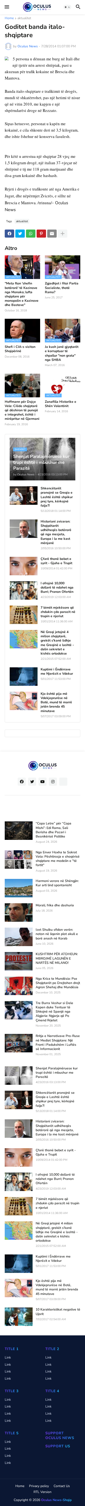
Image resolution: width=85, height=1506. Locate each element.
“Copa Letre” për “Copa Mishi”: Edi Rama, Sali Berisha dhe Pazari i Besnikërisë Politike (53, 830)
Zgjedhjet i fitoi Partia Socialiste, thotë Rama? (61, 287)
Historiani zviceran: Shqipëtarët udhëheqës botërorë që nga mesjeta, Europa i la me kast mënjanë (56, 532)
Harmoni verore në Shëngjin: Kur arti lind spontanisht (57, 883)
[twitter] (32, 782)
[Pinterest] (41, 234)
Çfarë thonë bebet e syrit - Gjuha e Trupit (56, 561)
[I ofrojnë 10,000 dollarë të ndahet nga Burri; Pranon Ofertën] (24, 590)
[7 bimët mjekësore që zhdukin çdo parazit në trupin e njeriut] (24, 615)
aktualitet (24, 18)
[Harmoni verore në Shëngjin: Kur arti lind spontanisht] (19, 888)
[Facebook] (9, 234)
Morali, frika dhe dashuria (55, 905)
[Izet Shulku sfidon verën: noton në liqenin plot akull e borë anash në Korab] (19, 937)
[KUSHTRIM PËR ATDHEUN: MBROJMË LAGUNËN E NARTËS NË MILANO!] (19, 961)
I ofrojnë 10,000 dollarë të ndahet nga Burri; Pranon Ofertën (57, 587)
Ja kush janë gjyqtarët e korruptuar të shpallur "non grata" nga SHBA (61, 353)
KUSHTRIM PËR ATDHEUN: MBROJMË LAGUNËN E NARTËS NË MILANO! (57, 958)
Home (9, 18)
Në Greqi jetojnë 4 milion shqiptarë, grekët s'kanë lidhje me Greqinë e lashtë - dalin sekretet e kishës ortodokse (57, 643)
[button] (6, 7)
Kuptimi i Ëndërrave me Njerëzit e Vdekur (57, 671)
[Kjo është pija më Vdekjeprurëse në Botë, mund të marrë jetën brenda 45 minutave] (24, 701)
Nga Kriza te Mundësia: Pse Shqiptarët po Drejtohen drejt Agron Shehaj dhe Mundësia (58, 983)
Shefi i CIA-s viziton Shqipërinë (20, 349)
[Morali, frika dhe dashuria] (19, 912)
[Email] (52, 234)
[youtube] (42, 782)
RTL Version (42, 1492)
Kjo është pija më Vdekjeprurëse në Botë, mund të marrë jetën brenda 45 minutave (56, 702)
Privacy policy (39, 1486)
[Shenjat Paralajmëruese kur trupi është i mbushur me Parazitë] (19, 1075)
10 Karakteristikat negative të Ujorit (58, 1311)
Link (8, 1357)
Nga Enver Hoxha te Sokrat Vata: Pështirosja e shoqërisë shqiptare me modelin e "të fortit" (58, 859)
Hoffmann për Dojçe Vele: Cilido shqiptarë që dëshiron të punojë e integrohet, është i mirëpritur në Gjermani (22, 410)
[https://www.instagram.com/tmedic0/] (63, 782)
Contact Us (62, 1486)
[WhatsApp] (30, 234)
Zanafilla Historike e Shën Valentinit (60, 404)
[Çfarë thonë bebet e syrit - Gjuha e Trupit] (24, 566)
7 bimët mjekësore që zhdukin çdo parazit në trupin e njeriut (58, 612)
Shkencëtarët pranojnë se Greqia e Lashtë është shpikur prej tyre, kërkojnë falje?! (57, 497)
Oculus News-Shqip (56, 1500)
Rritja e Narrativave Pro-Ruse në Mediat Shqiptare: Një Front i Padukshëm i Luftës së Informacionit (58, 1042)
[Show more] (62, 234)
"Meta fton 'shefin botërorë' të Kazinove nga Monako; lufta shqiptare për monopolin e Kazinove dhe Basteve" (21, 294)
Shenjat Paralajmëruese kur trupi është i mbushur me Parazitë (57, 1072)
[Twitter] (20, 234)
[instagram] (53, 782)
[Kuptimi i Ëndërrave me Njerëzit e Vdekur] (24, 676)
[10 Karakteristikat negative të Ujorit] (19, 1316)
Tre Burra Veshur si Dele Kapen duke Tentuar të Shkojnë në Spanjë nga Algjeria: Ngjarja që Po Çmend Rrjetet (54, 1012)
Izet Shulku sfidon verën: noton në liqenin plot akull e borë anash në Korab (57, 934)
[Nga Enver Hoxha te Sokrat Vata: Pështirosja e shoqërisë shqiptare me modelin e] (19, 859)
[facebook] (22, 782)
